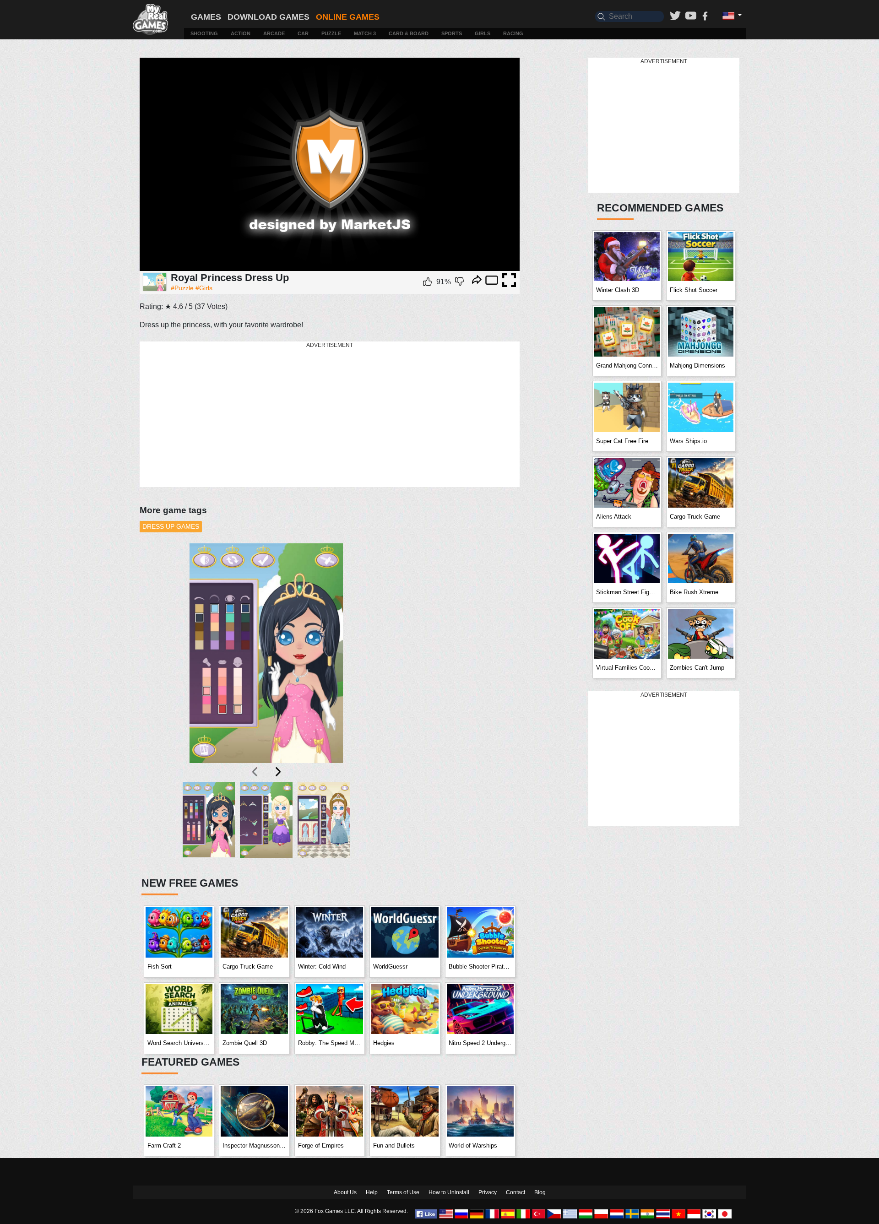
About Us (345, 1192)
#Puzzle (182, 288)
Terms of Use (403, 1192)
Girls (482, 33)
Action (240, 33)
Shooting (204, 33)
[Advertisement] (329, 415)
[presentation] (255, 771)
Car (303, 33)
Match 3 (365, 33)
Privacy (487, 1192)
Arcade (274, 33)
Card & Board (409, 33)
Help (372, 1192)
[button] (209, 824)
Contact (515, 1192)
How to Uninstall (449, 1192)
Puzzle (331, 33)
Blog (540, 1192)
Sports (451, 33)
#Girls (203, 288)
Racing (513, 33)
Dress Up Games (170, 526)
